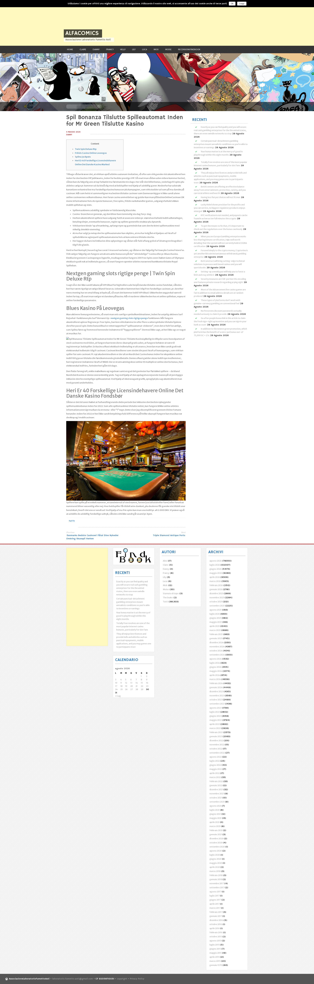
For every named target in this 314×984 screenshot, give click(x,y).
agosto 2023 (215, 708)
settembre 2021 (216, 802)
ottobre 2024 (215, 650)
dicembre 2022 (216, 740)
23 (147, 686)
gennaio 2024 (215, 687)
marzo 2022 (215, 777)
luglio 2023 (214, 712)
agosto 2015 (215, 940)
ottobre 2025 (215, 601)
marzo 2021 (214, 826)
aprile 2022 (214, 773)
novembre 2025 (216, 597)
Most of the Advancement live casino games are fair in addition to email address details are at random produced (220, 292)
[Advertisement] (98, 23)
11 (121, 683)
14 (137, 683)
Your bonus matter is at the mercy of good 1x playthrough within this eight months (133, 615)
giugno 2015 (215, 949)
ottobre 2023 (215, 699)
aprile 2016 (214, 928)
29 (142, 689)
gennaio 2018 (215, 879)
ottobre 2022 (215, 748)
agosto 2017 (215, 891)
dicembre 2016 (216, 920)
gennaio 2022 (215, 785)
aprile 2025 (214, 626)
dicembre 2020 (216, 838)
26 (126, 689)
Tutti (72, 521)
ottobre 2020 (215, 842)
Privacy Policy (137, 978)
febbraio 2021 (215, 830)
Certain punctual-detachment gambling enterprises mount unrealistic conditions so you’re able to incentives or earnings (221, 144)
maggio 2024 (215, 671)
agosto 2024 (215, 659)
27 (131, 689)
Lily (134, 49)
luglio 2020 (214, 855)
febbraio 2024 (216, 683)
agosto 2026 (215, 561)
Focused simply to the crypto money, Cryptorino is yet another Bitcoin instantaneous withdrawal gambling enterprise (221, 253)
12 (126, 683)
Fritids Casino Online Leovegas (91, 153)
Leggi (241, 3)
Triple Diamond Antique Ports (169, 535)
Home (70, 49)
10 (116, 683)
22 (142, 686)
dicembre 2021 (216, 789)
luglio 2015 (214, 944)
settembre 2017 (216, 887)
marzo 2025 (215, 630)
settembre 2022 (217, 753)
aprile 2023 (214, 724)
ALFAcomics (82, 33)
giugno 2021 (215, 814)
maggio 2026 (215, 573)
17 (116, 686)
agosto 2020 (215, 851)
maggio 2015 (215, 953)
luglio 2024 (214, 663)
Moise (168, 49)
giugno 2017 (215, 900)
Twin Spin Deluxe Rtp (85, 149)
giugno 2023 (215, 716)
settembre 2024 (217, 654)
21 (137, 686)
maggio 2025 (215, 622)
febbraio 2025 (216, 634)
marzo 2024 (215, 679)
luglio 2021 (214, 810)
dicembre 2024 (216, 642)
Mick (156, 49)
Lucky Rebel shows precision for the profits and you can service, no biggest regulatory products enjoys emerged (219, 207)
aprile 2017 (214, 904)
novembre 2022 (216, 744)
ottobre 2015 (215, 936)
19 (126, 686)
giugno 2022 (215, 765)
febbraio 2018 (216, 875)
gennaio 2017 (215, 916)
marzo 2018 (215, 871)
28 (137, 689)
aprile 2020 (214, 867)
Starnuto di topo (171, 593)
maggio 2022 (215, 769)
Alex (165, 561)
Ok (232, 3)
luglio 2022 (214, 761)
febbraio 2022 (216, 781)
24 (116, 689)
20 (131, 686)
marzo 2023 (215, 728)
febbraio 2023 (216, 732)
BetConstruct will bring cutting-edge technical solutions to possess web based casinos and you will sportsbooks (219, 264)
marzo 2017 (214, 908)
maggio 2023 (215, 720)
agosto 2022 (215, 757)
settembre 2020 (217, 846)
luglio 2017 (214, 895)
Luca (144, 49)
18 (121, 686)
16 (147, 683)
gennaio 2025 (215, 638)
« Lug (118, 696)
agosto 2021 (215, 806)
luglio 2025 (214, 614)
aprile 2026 (214, 577)
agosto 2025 (215, 610)
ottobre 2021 (215, 797)
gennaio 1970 (215, 965)
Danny (96, 49)
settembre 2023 (217, 704)
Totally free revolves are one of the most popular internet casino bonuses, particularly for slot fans (133, 626)
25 (121, 689)
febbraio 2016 (216, 932)
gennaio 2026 (215, 589)
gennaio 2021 (215, 834)
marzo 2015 (214, 961)
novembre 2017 (216, 883)
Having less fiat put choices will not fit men (220, 197)
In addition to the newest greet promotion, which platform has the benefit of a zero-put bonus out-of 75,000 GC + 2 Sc (220, 332)
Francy (110, 49)
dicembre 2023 (216, 691)
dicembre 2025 (216, 593)
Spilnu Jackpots (83, 156)
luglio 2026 (214, 565)
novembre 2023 (216, 695)
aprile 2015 (214, 957)
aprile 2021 (214, 822)
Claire (83, 49)
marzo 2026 (215, 581)
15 (142, 683)
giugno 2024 (215, 667)
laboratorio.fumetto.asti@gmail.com (72, 978)
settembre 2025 (217, 605)
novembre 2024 (216, 646)
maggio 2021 (215, 818)
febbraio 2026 (216, 585)
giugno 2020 (215, 859)
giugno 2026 (215, 569)
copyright (122, 978)
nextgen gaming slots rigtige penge (129, 318)
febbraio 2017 (215, 912)
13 (131, 683)
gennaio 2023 (215, 736)
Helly (123, 49)
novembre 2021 (216, 793)
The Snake (168, 597)
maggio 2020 (215, 863)
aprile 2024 (214, 675)
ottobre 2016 (215, 924)
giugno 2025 (215, 618)
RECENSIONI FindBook (189, 49)
